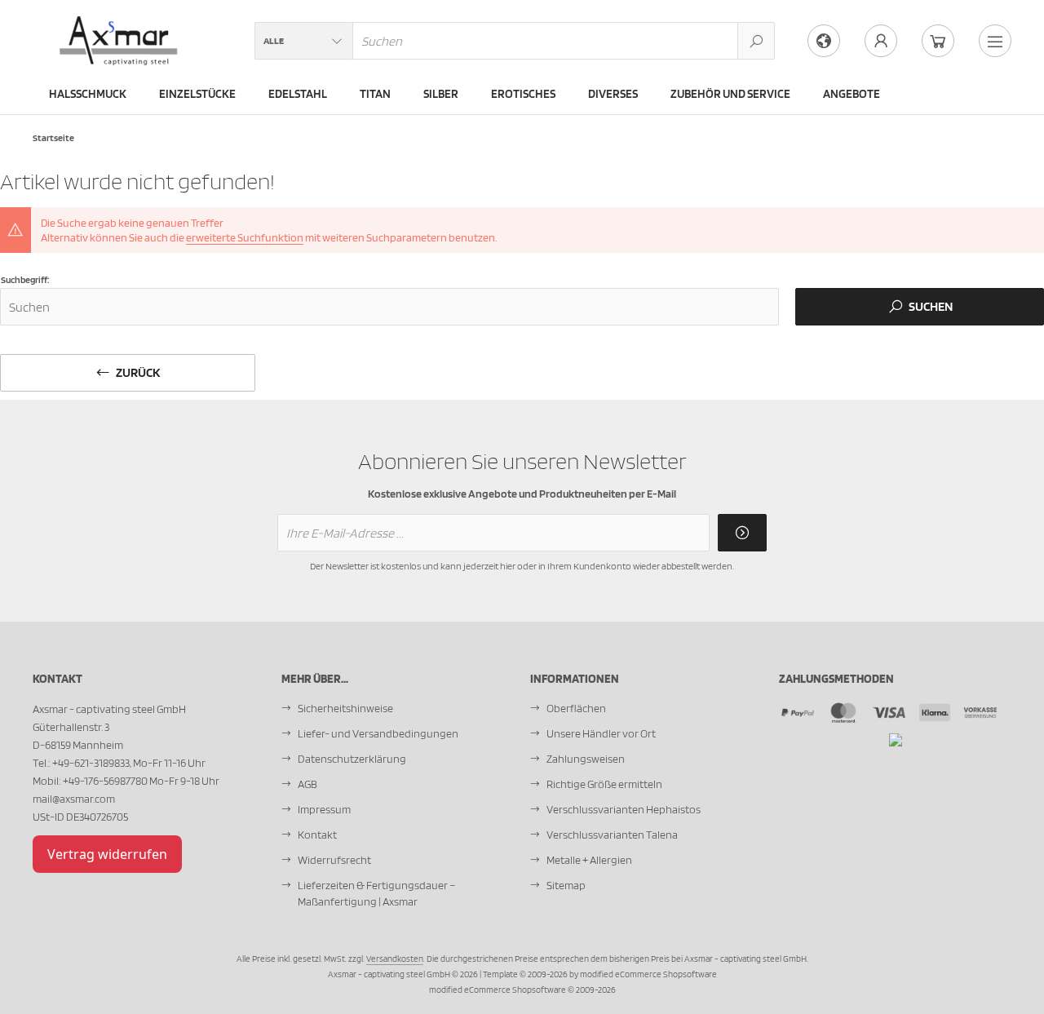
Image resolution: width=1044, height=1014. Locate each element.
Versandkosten (394, 958)
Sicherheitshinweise (345, 708)
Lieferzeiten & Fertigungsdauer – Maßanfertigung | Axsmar (376, 893)
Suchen (919, 307)
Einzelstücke (197, 93)
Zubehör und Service (730, 93)
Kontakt (317, 834)
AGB (307, 783)
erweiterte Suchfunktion (244, 237)
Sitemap (566, 885)
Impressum (324, 809)
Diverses (613, 93)
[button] (303, 41)
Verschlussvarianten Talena (612, 834)
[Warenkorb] (938, 40)
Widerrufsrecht (334, 859)
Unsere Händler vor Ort (601, 733)
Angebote (851, 93)
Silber (440, 93)
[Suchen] (756, 41)
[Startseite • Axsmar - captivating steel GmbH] (119, 25)
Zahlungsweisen (585, 758)
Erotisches (523, 93)
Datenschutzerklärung (352, 758)
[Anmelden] (742, 533)
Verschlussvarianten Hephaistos (623, 809)
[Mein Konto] (881, 40)
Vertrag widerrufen (107, 854)
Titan (375, 93)
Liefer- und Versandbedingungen (378, 733)
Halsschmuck (87, 93)
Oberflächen (576, 708)
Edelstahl (297, 93)
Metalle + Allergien (589, 859)
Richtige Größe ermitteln (604, 783)
